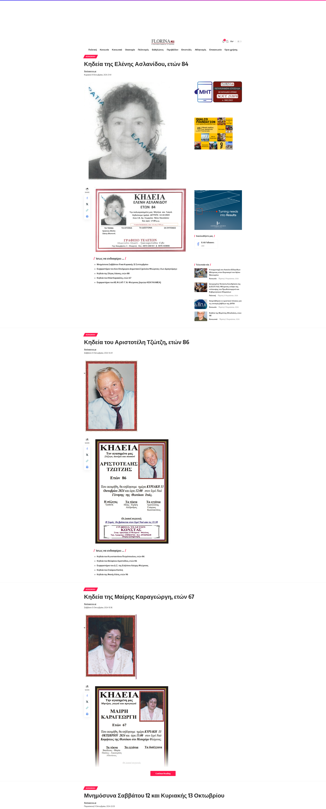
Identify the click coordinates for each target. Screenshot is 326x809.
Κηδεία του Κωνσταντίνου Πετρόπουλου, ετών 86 (121, 556)
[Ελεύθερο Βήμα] (162, 41)
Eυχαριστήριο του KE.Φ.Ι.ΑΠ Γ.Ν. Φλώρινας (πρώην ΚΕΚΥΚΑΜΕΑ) (129, 282)
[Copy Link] (87, 210)
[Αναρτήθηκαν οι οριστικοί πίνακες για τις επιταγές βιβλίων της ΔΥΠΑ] (200, 304)
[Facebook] (206, 244)
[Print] (87, 216)
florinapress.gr (90, 71)
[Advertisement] (76, 18)
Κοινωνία (212, 279)
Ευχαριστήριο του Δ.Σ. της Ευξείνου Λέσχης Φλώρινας (122, 565)
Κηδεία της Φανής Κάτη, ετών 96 (112, 574)
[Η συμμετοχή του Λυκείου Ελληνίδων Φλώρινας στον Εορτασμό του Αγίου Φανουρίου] (200, 273)
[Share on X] (87, 204)
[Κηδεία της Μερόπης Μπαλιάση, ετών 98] (200, 316)
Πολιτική (212, 295)
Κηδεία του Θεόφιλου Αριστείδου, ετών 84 (117, 561)
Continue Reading (163, 773)
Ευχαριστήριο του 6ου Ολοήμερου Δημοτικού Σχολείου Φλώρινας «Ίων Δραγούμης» (137, 269)
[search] (227, 41)
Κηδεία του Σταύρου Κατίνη (110, 570)
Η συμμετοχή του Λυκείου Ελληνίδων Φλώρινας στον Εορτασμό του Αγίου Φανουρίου (224, 272)
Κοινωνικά (90, 56)
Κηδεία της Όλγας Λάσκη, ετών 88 (113, 273)
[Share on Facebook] (87, 198)
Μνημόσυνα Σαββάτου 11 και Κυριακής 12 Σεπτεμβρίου (122, 264)
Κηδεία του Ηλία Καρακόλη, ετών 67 (114, 278)
